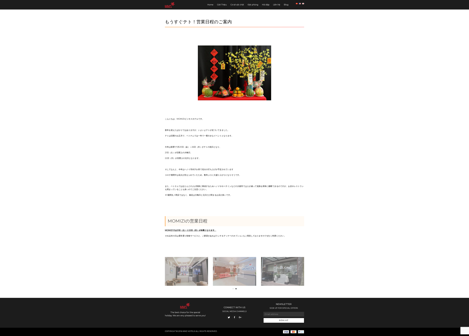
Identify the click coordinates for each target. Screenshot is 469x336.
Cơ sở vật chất (237, 5)
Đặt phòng (253, 5)
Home (210, 5)
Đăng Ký (283, 320)
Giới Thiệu (222, 5)
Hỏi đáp (265, 5)
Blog (286, 5)
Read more (186, 274)
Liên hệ (276, 5)
